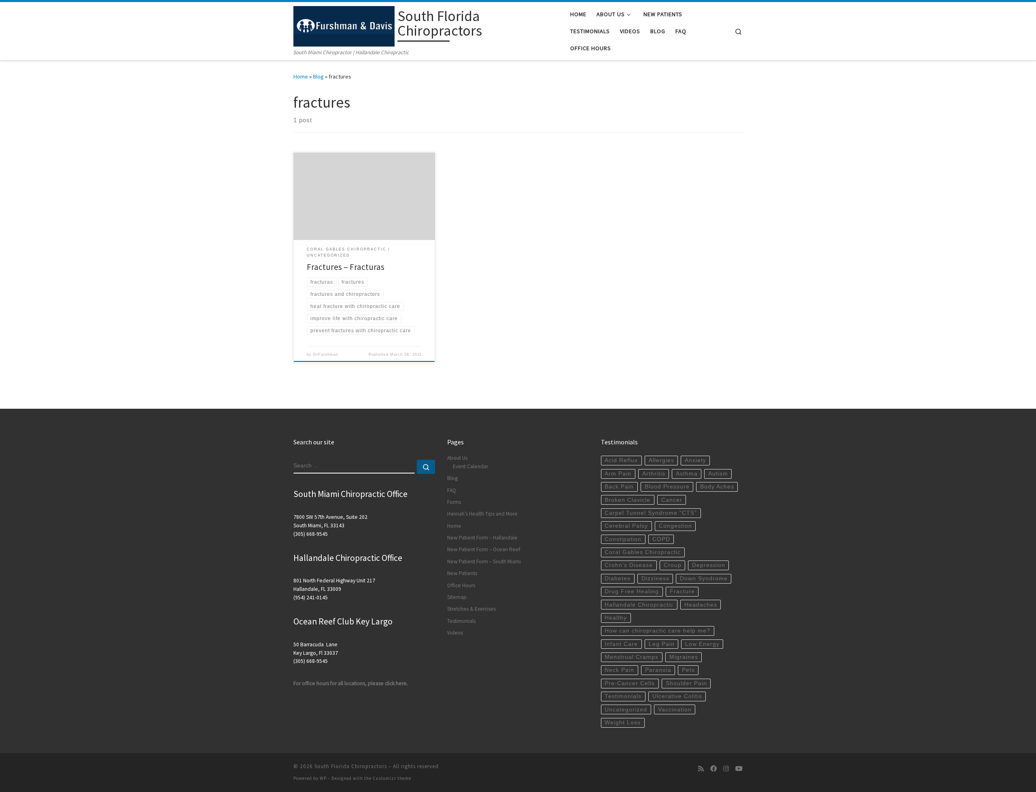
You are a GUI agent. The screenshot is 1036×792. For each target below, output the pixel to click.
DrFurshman (325, 354)
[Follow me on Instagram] (726, 769)
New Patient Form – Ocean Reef (483, 549)
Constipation (623, 539)
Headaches (700, 605)
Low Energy (702, 644)
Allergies (661, 460)
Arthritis (653, 474)
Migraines (683, 657)
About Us (457, 457)
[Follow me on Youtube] (739, 769)
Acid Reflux (621, 460)
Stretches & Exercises (471, 608)
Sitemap (457, 597)
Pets (688, 670)
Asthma (687, 474)
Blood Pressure (667, 487)
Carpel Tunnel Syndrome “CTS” (651, 513)
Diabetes (618, 578)
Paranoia (658, 670)
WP (323, 778)
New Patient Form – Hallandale (482, 537)
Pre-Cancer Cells (630, 683)
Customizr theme (392, 778)
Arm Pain (618, 474)
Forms (454, 502)
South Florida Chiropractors (350, 766)
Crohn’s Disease (629, 565)
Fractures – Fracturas (345, 266)
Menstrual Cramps (631, 657)
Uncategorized (626, 710)
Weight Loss (623, 723)
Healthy (616, 618)
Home (300, 76)
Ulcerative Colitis (677, 696)
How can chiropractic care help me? (657, 631)
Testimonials (461, 621)
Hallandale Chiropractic (639, 605)
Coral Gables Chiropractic (643, 552)
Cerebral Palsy (626, 526)
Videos (455, 632)
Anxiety (695, 460)
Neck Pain (619, 670)
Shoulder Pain (686, 683)
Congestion (675, 526)
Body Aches (717, 487)
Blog (318, 76)
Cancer (671, 500)
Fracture (682, 591)
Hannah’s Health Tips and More (482, 513)
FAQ (451, 490)
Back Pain (619, 487)
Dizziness (655, 578)
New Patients (462, 573)
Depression (708, 565)
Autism (718, 474)
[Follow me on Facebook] (713, 769)
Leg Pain (662, 644)
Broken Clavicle (627, 500)
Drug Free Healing (632, 591)
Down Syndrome (704, 578)
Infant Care (621, 644)
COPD (661, 539)
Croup (672, 565)
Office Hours (461, 585)
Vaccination (675, 710)
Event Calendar (470, 466)
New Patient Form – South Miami (484, 561)
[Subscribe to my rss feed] (701, 769)
